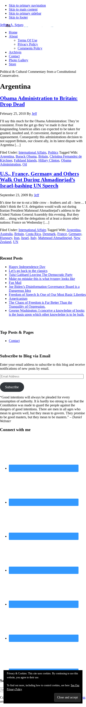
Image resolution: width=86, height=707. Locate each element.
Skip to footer (18, 17)
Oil (24, 164)
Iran (16, 238)
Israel (25, 238)
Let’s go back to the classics (28, 271)
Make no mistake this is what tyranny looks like (42, 279)
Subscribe (12, 387)
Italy (33, 238)
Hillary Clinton (48, 160)
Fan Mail (15, 283)
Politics (53, 152)
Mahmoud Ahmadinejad (55, 238)
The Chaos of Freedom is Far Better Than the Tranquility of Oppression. (40, 304)
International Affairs (32, 152)
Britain (43, 156)
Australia (6, 234)
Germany (75, 234)
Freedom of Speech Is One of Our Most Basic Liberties (47, 294)
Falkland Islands (25, 160)
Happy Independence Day (27, 267)
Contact (14, 341)
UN (15, 242)
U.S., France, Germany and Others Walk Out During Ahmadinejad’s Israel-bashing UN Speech (39, 180)
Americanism (18, 298)
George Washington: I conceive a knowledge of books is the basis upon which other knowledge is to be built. (46, 312)
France (62, 234)
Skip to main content (23, 9)
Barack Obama (26, 156)
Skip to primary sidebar (25, 13)
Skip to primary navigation (27, 5)
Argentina (7, 156)
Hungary (6, 238)
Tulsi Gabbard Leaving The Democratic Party (41, 275)
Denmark (49, 234)
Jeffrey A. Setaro (11, 25)
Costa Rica (33, 234)
